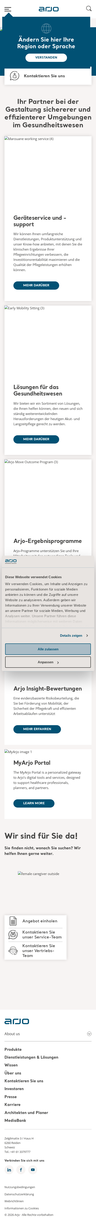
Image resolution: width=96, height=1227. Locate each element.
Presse (10, 1097)
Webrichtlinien (14, 1201)
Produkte (13, 1050)
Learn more (34, 803)
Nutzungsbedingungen (19, 1187)
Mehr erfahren (37, 729)
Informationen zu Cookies (21, 1208)
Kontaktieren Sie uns (23, 1081)
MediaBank (15, 1121)
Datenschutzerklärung (19, 1194)
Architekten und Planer (26, 1113)
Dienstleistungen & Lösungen (31, 1057)
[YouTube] (32, 1169)
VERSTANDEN (46, 57)
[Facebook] (20, 1169)
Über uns (12, 1073)
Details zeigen (71, 635)
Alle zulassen (48, 649)
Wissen (11, 1066)
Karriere (12, 1105)
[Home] (49, 9)
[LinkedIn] (9, 1169)
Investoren (14, 1089)
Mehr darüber (36, 285)
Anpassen (45, 662)
